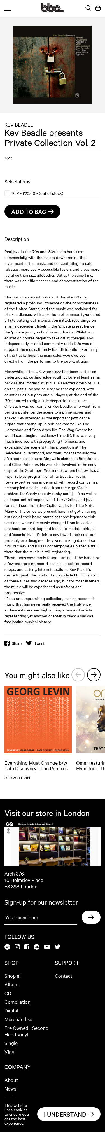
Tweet (39, 643)
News (10, 1088)
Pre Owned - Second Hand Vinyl (26, 1030)
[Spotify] (7, 947)
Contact (63, 975)
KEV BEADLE (18, 124)
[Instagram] (17, 947)
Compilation (17, 1001)
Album (11, 984)
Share (17, 643)
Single (11, 1043)
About (11, 1080)
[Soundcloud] (36, 947)
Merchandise (18, 1019)
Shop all (13, 975)
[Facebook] (26, 947)
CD (7, 993)
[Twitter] (57, 947)
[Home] (52, 10)
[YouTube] (47, 947)
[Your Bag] (98, 8)
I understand (65, 1114)
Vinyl (9, 1051)
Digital (11, 1010)
